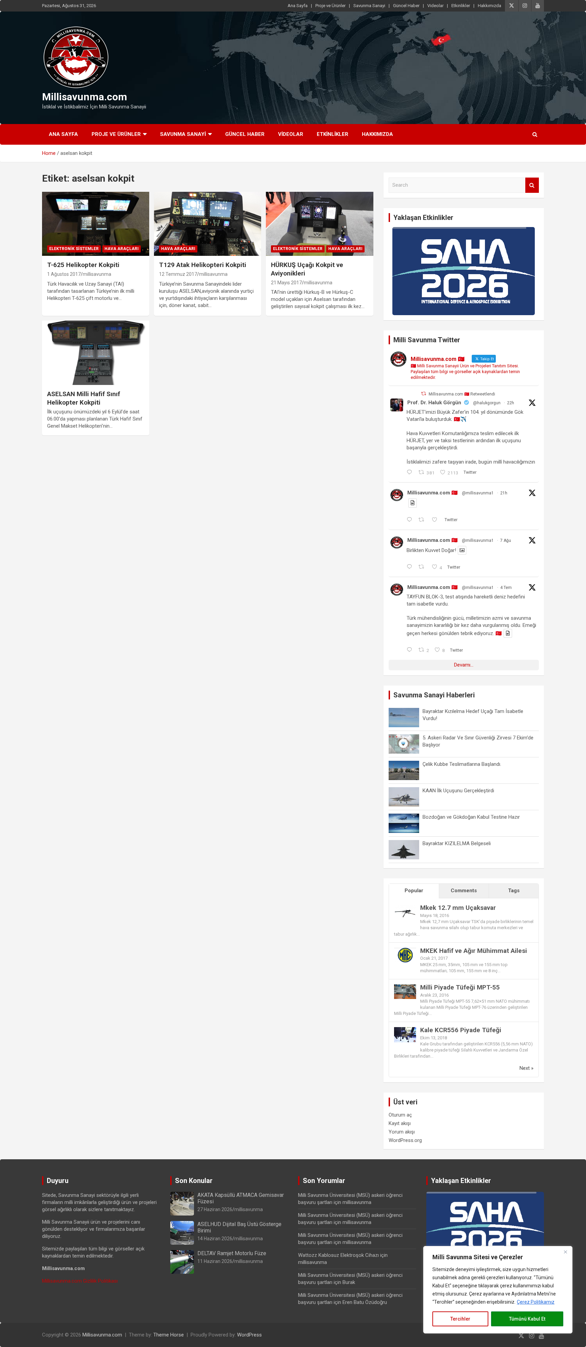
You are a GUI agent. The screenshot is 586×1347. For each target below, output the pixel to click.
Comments (464, 890)
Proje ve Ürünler (330, 5)
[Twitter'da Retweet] (423, 393)
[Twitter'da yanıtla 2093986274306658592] (411, 520)
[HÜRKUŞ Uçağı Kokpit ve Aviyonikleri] (319, 223)
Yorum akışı (402, 1132)
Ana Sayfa (298, 5)
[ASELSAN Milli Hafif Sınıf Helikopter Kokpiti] (96, 353)
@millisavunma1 (478, 493)
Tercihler (460, 1319)
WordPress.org (405, 1140)
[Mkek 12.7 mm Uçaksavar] (405, 908)
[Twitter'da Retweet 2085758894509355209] (423, 567)
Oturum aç (400, 1115)
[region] (497, 1289)
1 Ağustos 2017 (64, 274)
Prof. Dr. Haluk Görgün (434, 403)
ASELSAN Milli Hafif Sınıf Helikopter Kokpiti (83, 398)
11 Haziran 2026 (214, 1261)
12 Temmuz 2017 (178, 274)
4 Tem (506, 587)
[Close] (565, 1252)
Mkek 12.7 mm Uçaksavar (458, 908)
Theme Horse (168, 1335)
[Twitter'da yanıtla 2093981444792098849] (411, 472)
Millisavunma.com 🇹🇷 (432, 493)
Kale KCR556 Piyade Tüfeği (460, 1030)
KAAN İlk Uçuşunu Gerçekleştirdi (458, 791)
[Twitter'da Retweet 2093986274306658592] (423, 520)
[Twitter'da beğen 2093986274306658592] (436, 520)
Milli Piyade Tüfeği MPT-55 (460, 987)
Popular (414, 890)
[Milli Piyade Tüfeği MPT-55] (405, 988)
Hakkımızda (489, 5)
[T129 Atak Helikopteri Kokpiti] (207, 223)
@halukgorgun (487, 403)
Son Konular (194, 1181)
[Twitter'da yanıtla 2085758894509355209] (411, 567)
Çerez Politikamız (535, 1302)
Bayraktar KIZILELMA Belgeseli (457, 843)
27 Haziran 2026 (214, 1209)
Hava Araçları (121, 248)
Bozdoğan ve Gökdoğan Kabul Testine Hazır (471, 817)
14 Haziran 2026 (214, 1238)
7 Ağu (505, 540)
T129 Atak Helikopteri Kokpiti (202, 265)
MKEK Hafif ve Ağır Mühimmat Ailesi (473, 951)
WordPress (249, 1335)
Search (532, 185)
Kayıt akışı (400, 1123)
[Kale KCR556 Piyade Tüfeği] (405, 1030)
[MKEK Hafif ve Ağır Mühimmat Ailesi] (405, 951)
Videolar (435, 5)
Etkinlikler (460, 5)
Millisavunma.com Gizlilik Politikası (80, 1281)
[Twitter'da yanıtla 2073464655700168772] (411, 650)
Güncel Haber (406, 5)
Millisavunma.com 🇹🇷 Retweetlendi (462, 394)
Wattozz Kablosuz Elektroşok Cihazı (338, 1255)
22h (510, 403)
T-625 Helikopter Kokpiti (83, 265)
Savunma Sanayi (369, 5)
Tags (514, 890)
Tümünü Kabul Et (527, 1319)
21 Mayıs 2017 (286, 282)
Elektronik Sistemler (74, 248)
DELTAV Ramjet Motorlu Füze (231, 1253)
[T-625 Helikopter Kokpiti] (96, 223)
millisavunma (97, 274)
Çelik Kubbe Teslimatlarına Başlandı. (462, 764)
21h (503, 493)
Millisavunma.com (84, 97)
